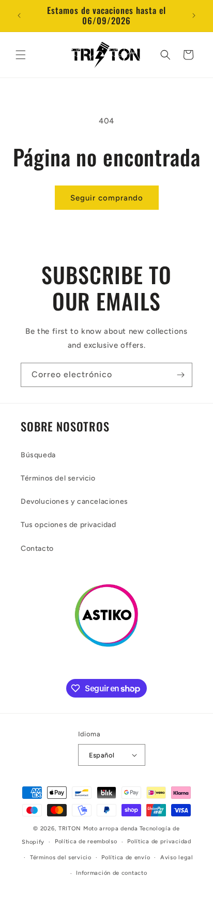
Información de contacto (111, 873)
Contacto (37, 548)
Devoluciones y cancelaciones (74, 501)
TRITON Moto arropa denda (98, 828)
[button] (20, 54)
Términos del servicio (58, 478)
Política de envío (125, 857)
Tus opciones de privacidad (68, 524)
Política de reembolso (86, 841)
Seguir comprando (106, 198)
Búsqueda (38, 455)
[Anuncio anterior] (19, 15)
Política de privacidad (159, 841)
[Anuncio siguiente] (193, 15)
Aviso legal (176, 857)
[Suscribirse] (180, 375)
